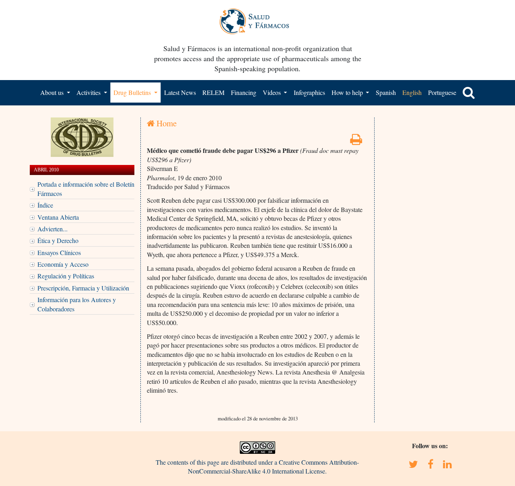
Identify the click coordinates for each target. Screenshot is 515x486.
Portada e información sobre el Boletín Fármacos (85, 188)
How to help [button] (348, 92)
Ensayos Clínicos (59, 252)
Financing (243, 92)
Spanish (386, 92)
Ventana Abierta (58, 217)
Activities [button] (89, 92)
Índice (45, 205)
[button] (468, 92)
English (412, 92)
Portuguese (442, 92)
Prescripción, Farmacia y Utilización (83, 288)
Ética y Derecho (57, 240)
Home (165, 123)
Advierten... (52, 228)
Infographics (309, 92)
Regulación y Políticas (65, 276)
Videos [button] (272, 92)
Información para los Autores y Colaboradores (76, 304)
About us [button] (52, 92)
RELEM (213, 92)
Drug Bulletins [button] (132, 92)
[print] (356, 141)
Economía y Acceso (63, 264)
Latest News (180, 92)
